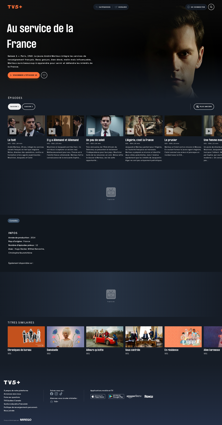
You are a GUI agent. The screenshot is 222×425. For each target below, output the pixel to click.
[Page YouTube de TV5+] (60, 393)
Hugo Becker (21, 249)
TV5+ (56, 401)
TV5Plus (15, 7)
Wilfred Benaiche (36, 249)
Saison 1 (14, 106)
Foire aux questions (12, 397)
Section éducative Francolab (15, 404)
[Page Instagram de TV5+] (56, 393)
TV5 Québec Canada (12, 401)
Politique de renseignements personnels (20, 407)
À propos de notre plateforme (16, 390)
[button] (103, 7)
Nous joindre (9, 411)
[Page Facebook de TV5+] (51, 393)
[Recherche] (211, 7)
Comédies (14, 221)
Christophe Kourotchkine (20, 252)
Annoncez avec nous (12, 394)
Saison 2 (28, 106)
